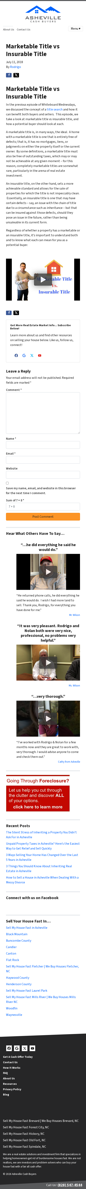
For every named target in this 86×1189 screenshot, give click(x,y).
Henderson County (18, 984)
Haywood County (17, 978)
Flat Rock (12, 960)
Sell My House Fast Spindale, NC (24, 1146)
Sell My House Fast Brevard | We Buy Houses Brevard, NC (41, 1121)
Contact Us (23, 29)
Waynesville (14, 1015)
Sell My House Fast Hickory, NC (23, 1134)
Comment (14, 390)
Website (12, 468)
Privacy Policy (12, 1089)
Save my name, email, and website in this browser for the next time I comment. (41, 490)
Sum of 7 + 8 (15, 500)
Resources (10, 1084)
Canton (11, 953)
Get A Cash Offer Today (18, 1057)
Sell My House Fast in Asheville (26, 928)
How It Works (11, 1068)
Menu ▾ (75, 28)
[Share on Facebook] (9, 75)
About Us (8, 29)
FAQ (5, 1073)
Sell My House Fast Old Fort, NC (24, 1140)
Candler (11, 947)
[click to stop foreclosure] (38, 793)
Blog (6, 1094)
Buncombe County (18, 940)
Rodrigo (15, 67)
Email (11, 453)
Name (11, 438)
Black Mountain (16, 934)
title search (55, 109)
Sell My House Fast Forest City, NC (26, 1127)
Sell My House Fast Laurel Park (26, 990)
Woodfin (11, 1008)
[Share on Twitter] (16, 75)
